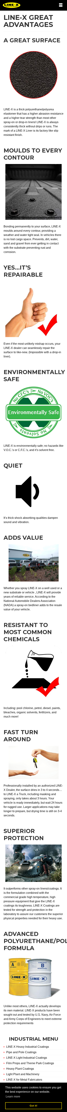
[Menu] (60, 5)
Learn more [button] (13, 1096)
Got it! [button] (33, 1105)
